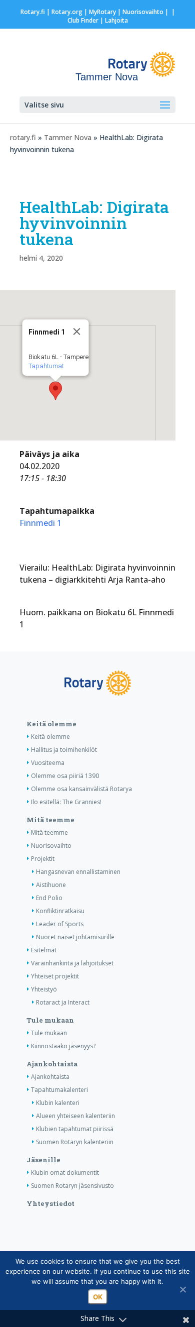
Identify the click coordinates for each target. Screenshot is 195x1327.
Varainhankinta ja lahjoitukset (72, 963)
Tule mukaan (50, 1020)
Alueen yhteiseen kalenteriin (75, 1116)
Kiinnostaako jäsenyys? (63, 1046)
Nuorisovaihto (143, 12)
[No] (183, 1289)
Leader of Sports (60, 924)
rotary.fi (23, 137)
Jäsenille (43, 1159)
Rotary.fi (32, 12)
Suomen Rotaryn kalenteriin (75, 1142)
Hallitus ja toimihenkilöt (64, 749)
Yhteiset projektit (55, 976)
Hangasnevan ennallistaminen (78, 871)
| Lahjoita (113, 20)
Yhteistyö (44, 989)
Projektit (42, 858)
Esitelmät (43, 950)
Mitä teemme (50, 819)
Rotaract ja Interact (63, 1002)
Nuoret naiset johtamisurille (75, 937)
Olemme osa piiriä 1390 (65, 775)
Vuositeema (47, 762)
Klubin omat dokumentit (65, 1172)
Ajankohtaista (52, 1063)
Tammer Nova (68, 137)
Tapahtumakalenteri (59, 1089)
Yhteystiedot (50, 1203)
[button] (55, 390)
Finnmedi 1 (41, 522)
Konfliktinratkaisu (60, 911)
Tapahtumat (46, 366)
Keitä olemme (51, 723)
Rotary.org (67, 12)
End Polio (49, 898)
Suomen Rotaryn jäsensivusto (72, 1185)
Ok (97, 1297)
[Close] (77, 331)
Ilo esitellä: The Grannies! (66, 802)
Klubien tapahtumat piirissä (75, 1129)
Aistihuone (51, 884)
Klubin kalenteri (58, 1102)
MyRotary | (105, 12)
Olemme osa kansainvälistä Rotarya (81, 789)
